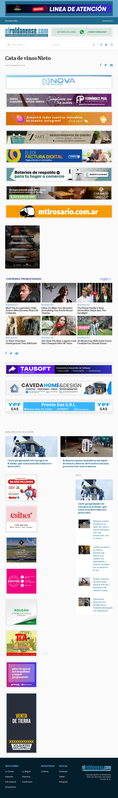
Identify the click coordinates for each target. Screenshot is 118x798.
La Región (26, 771)
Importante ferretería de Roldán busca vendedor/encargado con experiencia (103, 605)
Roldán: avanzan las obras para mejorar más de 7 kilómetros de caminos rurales (101, 584)
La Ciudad (9, 771)
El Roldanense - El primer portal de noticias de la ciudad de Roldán (26, 32)
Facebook (63, 771)
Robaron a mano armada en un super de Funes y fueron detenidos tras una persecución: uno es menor (101, 530)
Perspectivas (10, 787)
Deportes (9, 776)
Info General (10, 781)
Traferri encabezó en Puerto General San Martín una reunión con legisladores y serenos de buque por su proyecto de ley (101, 558)
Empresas (26, 776)
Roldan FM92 (11, 21)
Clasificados (27, 781)
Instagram (63, 781)
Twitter (62, 776)
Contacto (107, 21)
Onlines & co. (105, 779)
